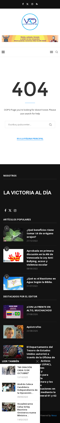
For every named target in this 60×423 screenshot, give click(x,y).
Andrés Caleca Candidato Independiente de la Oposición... (27, 388)
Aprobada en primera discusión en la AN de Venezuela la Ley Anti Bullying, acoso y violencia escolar (40, 257)
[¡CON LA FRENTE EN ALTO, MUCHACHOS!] (13, 311)
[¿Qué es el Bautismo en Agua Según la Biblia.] (13, 283)
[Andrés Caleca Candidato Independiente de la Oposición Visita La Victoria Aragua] (8, 387)
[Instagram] (32, 3)
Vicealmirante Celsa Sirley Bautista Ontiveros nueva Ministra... (26, 409)
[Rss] (37, 3)
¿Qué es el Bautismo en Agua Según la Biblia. (41, 280)
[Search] (56, 52)
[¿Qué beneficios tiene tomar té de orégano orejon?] (13, 234)
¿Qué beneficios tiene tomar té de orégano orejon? (40, 233)
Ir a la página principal (30, 138)
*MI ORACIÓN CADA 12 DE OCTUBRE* (24, 370)
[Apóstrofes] (13, 331)
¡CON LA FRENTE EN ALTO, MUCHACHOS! (39, 308)
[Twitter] (27, 3)
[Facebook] (23, 3)
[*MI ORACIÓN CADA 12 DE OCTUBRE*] (8, 370)
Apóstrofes (34, 326)
